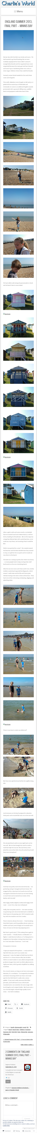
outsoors (30, 1032)
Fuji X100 (14, 1032)
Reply (8, 1081)
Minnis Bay (24, 1032)
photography (18, 1027)
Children (22, 1029)
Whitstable (6, 1034)
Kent (19, 1032)
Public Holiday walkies (27, 1044)
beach (10, 1029)
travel (24, 1027)
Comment (27, 1118)
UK (27, 1027)
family (12, 1027)
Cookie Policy (6, 1125)
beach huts (16, 1029)
